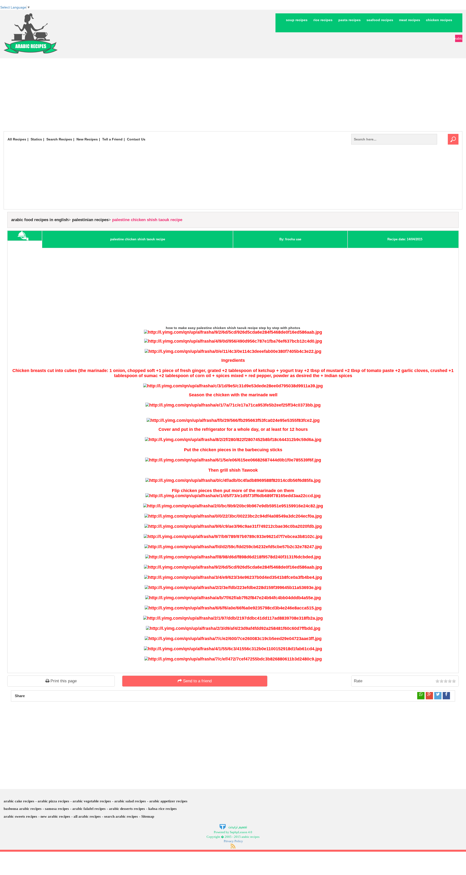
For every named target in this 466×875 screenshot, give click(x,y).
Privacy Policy (233, 841)
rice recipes (323, 20)
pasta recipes (349, 20)
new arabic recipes (55, 816)
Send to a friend (197, 681)
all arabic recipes (87, 816)
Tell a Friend (112, 139)
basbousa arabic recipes (23, 809)
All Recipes (17, 139)
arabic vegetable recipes (92, 801)
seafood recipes (379, 20)
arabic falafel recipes (89, 809)
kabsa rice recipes (162, 809)
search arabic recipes (121, 816)
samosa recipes (57, 809)
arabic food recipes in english (39, 219)
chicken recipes (439, 20)
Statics (36, 139)
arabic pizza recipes (53, 801)
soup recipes (297, 20)
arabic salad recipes (130, 801)
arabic (458, 38)
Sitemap (147, 816)
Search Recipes (59, 139)
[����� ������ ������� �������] (233, 827)
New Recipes (87, 139)
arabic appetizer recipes (168, 801)
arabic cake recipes (19, 801)
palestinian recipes (90, 219)
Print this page (63, 681)
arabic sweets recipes (20, 816)
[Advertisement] (233, 95)
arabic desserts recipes (127, 809)
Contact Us (136, 139)
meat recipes (409, 20)
